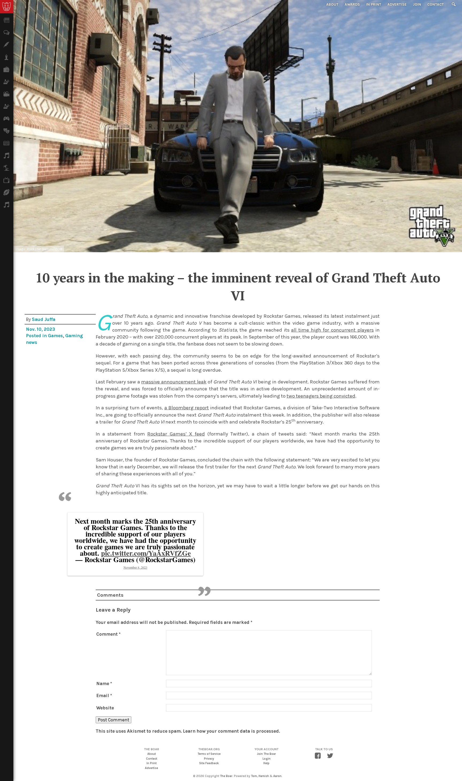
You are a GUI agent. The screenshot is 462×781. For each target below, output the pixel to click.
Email (104, 695)
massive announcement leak (173, 382)
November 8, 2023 (135, 567)
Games (55, 335)
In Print (373, 4)
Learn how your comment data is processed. (231, 731)
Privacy (209, 758)
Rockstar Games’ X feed (176, 434)
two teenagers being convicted (321, 396)
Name (104, 683)
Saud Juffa (43, 319)
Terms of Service (209, 754)
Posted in (37, 335)
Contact (435, 4)
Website (105, 707)
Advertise (397, 4)
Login (267, 758)
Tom (254, 776)
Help (266, 763)
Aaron (277, 776)
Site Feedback (209, 763)
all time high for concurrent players (332, 330)
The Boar (226, 776)
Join (417, 4)
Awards (352, 4)
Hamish (264, 776)
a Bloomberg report (186, 408)
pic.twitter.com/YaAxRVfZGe (146, 553)
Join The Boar (266, 754)
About (332, 4)
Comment (108, 634)
